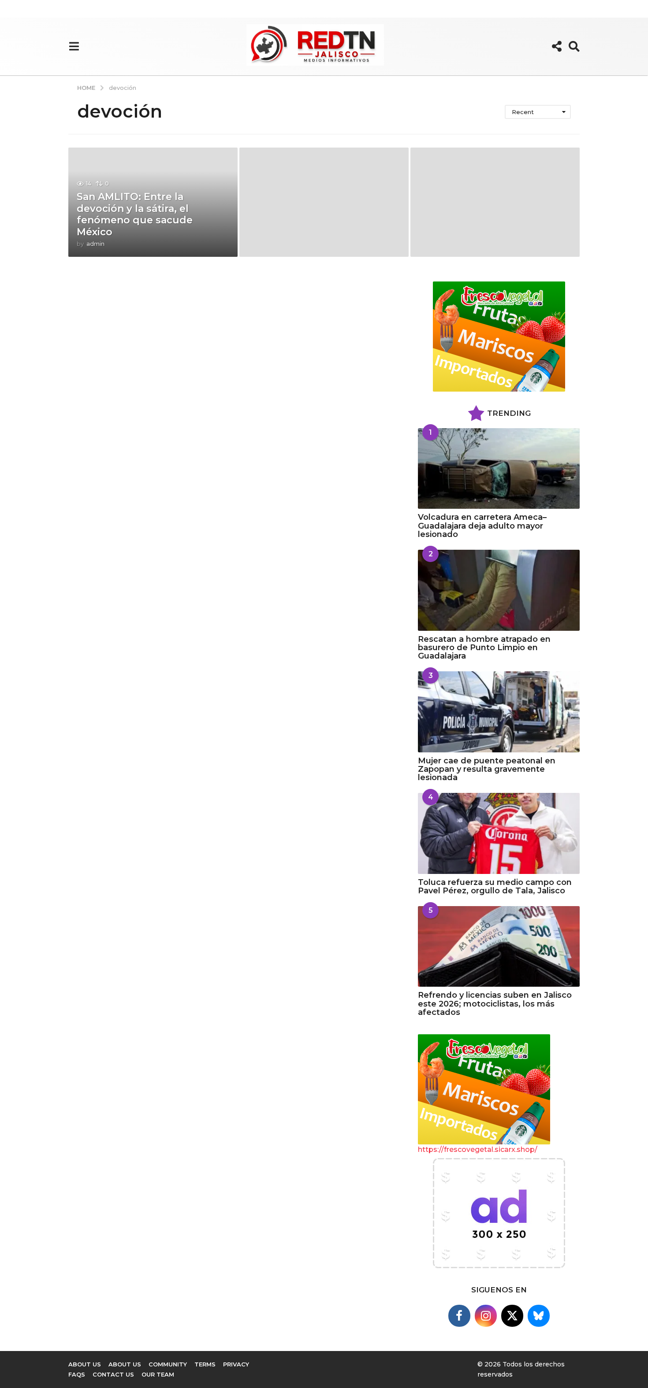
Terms (205, 1364)
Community (168, 1364)
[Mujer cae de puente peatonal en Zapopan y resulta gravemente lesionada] (499, 711)
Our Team (158, 1374)
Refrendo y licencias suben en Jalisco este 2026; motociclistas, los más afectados (495, 1003)
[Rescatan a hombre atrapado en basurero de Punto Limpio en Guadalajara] (499, 590)
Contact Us (113, 1374)
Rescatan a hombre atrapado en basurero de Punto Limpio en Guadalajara (484, 647)
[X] (512, 1316)
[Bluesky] (539, 1316)
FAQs (76, 1374)
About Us (124, 1364)
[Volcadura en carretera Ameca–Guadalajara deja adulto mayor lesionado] (499, 468)
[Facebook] (459, 1316)
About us (84, 1364)
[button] (73, 46)
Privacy (236, 1364)
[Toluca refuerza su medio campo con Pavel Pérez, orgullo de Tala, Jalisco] (499, 833)
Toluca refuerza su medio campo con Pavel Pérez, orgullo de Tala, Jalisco (495, 886)
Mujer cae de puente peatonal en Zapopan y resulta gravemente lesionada (486, 769)
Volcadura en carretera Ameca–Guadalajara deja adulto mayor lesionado (482, 525)
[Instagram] (486, 1316)
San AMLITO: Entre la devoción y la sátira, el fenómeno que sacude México (135, 214)
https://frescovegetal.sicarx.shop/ (477, 1149)
